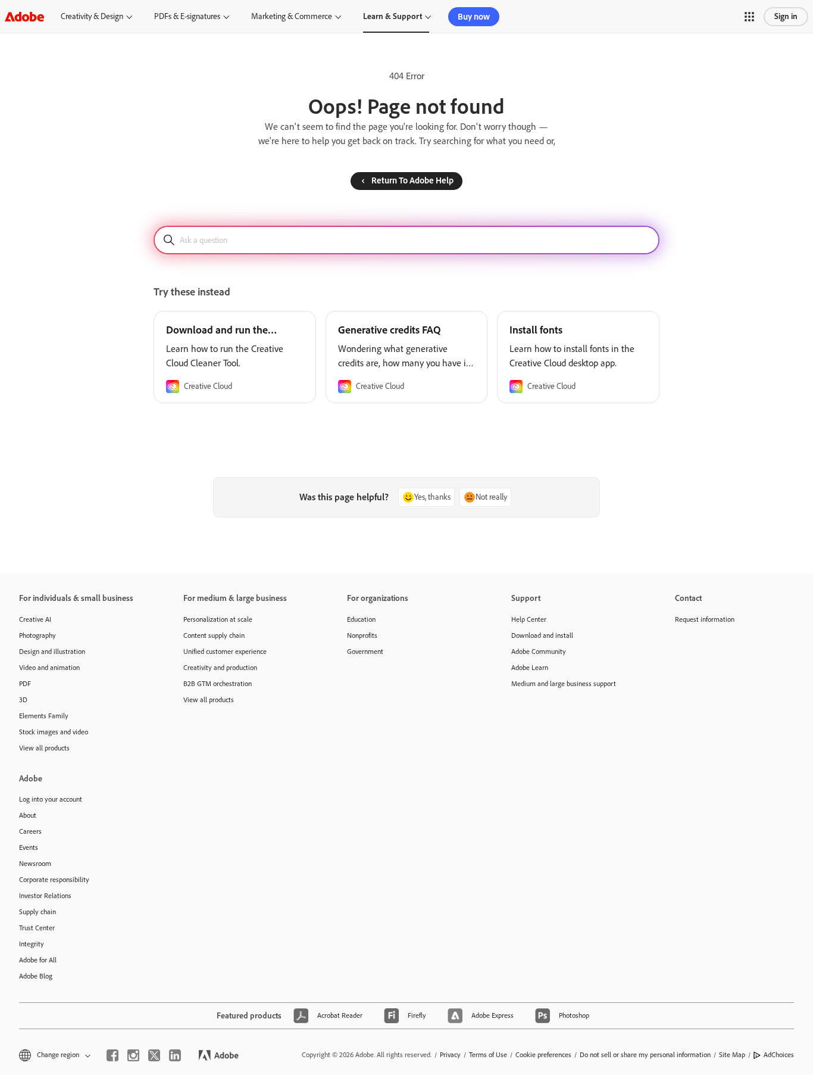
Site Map (732, 1055)
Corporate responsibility (54, 879)
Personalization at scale (217, 619)
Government (365, 651)
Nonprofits (362, 635)
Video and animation (49, 667)
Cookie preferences (543, 1055)
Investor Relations (45, 896)
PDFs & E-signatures (187, 16)
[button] (749, 16)
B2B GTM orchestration (217, 684)
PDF (25, 684)
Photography (37, 635)
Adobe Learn (529, 667)
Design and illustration (52, 651)
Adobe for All (38, 960)
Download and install (542, 635)
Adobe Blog (35, 976)
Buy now (474, 16)
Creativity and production (220, 667)
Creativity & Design (92, 16)
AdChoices (779, 1055)
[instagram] (133, 1055)
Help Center (528, 619)
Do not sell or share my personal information (645, 1055)
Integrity (31, 944)
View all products (44, 748)
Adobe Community (538, 651)
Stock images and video (53, 732)
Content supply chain (214, 635)
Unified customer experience (225, 651)
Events (28, 847)
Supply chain (37, 912)
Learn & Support (392, 16)
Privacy (450, 1055)
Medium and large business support (563, 684)
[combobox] (406, 240)
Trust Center (37, 928)
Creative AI (35, 619)
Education (361, 619)
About (27, 815)
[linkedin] (175, 1055)
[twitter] (154, 1055)
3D (23, 700)
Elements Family (43, 716)
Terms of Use (488, 1055)
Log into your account (50, 799)
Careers (30, 831)
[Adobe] (24, 16)
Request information (704, 619)
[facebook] (112, 1055)
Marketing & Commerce (291, 16)
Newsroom (35, 863)
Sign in (786, 16)
